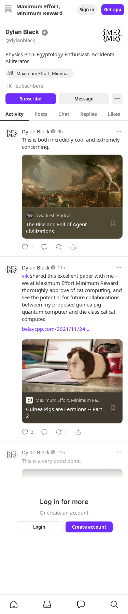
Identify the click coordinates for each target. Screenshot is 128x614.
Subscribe (30, 99)
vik (25, 275)
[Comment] (44, 246)
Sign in (87, 10)
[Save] (113, 223)
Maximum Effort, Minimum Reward (71, 400)
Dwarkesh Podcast (54, 215)
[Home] (8, 10)
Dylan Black (35, 131)
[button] (13, 604)
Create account (89, 527)
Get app (112, 10)
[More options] (119, 131)
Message (83, 99)
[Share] (73, 246)
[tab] (14, 114)
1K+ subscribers (24, 85)
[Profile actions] (117, 98)
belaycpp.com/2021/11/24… (55, 328)
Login (39, 527)
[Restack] (59, 246)
